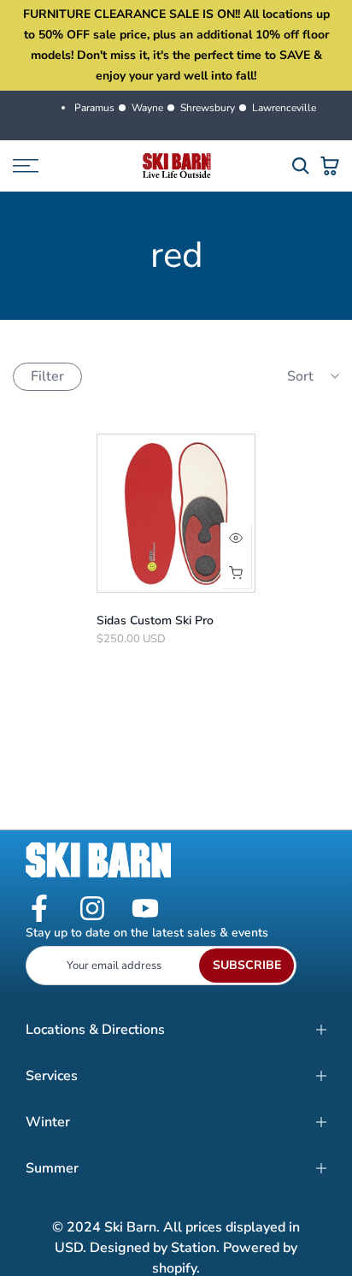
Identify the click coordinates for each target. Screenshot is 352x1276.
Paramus (94, 108)
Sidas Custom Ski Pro (155, 620)
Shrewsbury (207, 108)
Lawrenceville (284, 108)
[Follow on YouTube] (145, 910)
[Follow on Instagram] (92, 910)
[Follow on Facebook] (39, 910)
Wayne (147, 108)
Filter (47, 376)
